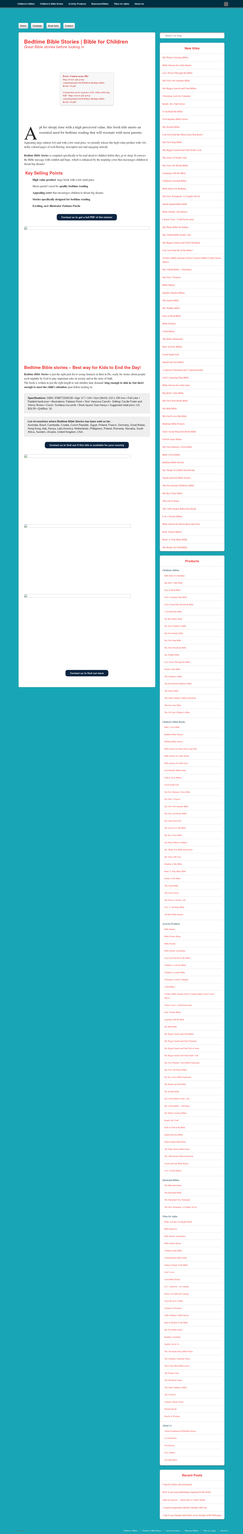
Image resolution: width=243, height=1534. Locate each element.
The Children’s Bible (173, 676)
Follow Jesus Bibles (172, 439)
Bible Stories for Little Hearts (176, 65)
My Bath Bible (169, 408)
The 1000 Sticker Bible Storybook (179, 508)
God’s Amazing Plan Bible (175, 377)
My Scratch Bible (171, 127)
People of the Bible (172, 669)
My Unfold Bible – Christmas (176, 269)
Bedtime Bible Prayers (173, 423)
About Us (167, 1425)
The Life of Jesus (170, 501)
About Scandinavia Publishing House (180, 1431)
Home (23, 25)
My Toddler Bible (171, 308)
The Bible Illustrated (172, 339)
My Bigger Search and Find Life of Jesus (181, 1048)
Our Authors (169, 1452)
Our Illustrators (170, 1459)
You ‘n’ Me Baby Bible (174, 907)
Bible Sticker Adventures (174, 211)
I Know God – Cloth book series (178, 219)
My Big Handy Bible (173, 619)
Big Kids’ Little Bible (173, 393)
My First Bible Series (173, 1329)
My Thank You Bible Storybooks (178, 470)
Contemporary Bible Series (175, 1257)
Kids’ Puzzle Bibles (172, 531)
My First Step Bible (172, 142)
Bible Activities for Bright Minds (178, 1221)
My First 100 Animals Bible (176, 80)
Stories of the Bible (172, 878)
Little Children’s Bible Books (176, 1315)
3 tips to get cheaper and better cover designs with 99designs (191, 1515)
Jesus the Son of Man (173, 1301)
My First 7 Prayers (171, 277)
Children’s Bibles (170, 570)
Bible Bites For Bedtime (174, 188)
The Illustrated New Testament (177, 1199)
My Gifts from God (172, 820)
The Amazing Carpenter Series (177, 1358)
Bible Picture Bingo (172, 936)
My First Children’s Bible (175, 626)
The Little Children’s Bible (175, 1387)
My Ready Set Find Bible (174, 547)
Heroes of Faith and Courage (176, 1293)
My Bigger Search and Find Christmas (181, 242)
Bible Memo (168, 285)
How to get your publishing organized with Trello (186, 1492)
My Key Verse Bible (172, 493)
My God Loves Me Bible (174, 416)
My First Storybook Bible (175, 400)
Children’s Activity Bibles (175, 965)
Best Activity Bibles (172, 346)
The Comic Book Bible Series (176, 1365)
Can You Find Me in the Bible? (177, 250)
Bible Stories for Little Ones (176, 385)
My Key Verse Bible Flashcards (177, 1077)
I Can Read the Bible (172, 111)
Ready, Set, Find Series (173, 103)
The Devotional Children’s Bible (178, 485)
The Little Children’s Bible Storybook (180, 698)
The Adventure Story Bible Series (178, 1351)
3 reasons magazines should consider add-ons (184, 1507)
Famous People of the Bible (176, 1265)
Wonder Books (170, 1409)
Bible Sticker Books (172, 1243)
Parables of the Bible (173, 864)
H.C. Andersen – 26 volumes (176, 1286)
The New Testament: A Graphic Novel (181, 196)
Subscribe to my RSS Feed (226, 4)
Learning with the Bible (174, 173)
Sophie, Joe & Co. (172, 1344)
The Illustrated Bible (172, 1192)
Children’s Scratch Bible (174, 180)
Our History (169, 1445)
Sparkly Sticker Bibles (173, 292)
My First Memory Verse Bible (177, 446)
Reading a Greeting (172, 1337)
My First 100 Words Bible (175, 165)
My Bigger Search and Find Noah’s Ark (181, 150)
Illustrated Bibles (170, 1180)
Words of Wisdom (172, 1416)
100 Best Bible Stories (173, 914)
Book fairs (53, 25)
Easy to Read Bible (171, 315)
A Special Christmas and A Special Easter (182, 370)
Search (162, 35)
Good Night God (170, 354)
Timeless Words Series (174, 1402)
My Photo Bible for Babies (175, 227)
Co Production (170, 1438)
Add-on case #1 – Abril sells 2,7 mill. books (183, 1499)
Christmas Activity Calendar (176, 96)
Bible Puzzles (169, 323)
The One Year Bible (172, 705)
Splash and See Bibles (173, 362)
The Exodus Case (171, 1373)
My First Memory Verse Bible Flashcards (182, 1062)
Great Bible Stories (172, 1279)
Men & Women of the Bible (176, 1322)
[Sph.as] (73, 15)
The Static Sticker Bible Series (177, 1149)
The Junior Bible (170, 300)
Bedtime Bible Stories (173, 462)
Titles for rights (170, 1216)
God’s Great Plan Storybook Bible (179, 431)
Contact (69, 25)
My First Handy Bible (173, 633)
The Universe (170, 1394)
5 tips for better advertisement (177, 1484)
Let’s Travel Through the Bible (177, 72)
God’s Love (169, 1272)
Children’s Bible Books (173, 721)
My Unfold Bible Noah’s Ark (176, 234)
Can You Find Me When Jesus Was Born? (182, 134)
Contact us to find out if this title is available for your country (86, 445)
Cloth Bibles (168, 331)
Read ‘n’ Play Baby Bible (174, 539)
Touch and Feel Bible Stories (176, 477)
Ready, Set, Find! (171, 1120)
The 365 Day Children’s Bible (177, 712)
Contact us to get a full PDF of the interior (86, 217)
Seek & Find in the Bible (174, 1127)
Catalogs (37, 25)
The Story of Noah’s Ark (174, 157)
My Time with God (172, 857)
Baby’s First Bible (171, 454)
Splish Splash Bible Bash (174, 204)
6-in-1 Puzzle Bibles (172, 516)
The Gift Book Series (173, 1380)
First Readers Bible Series (175, 119)
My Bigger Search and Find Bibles (179, 88)
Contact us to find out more (87, 673)
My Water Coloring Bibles (175, 57)
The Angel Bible (171, 885)
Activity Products (171, 923)
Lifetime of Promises (173, 1308)
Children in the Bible (173, 1250)
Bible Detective (170, 1229)
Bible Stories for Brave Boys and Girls (181, 524)
